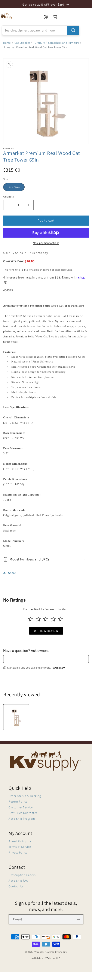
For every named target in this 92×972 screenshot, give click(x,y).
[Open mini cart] (55, 17)
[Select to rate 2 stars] (38, 619)
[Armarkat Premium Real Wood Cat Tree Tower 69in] (16, 717)
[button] (46, 559)
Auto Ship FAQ (18, 880)
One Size (14, 187)
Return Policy (18, 801)
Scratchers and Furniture (63, 43)
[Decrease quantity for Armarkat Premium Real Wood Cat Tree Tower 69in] (8, 205)
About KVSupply (20, 841)
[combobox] (40, 30)
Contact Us (16, 886)
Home (6, 43)
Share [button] (12, 573)
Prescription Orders (22, 875)
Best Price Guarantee (23, 813)
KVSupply (39, 951)
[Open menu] (69, 17)
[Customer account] (45, 17)
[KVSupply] (7, 15)
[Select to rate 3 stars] (45, 619)
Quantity (8, 196)
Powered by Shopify (56, 951)
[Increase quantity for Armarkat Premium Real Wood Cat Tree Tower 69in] (28, 205)
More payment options (46, 242)
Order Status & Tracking (25, 796)
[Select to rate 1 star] (30, 619)
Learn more (58, 667)
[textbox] (46, 659)
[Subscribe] (78, 919)
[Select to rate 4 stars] (53, 619)
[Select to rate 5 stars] (60, 619)
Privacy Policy (18, 852)
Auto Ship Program (22, 819)
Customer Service (21, 807)
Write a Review (46, 630)
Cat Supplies (22, 43)
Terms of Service (20, 847)
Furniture (39, 43)
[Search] (73, 30)
